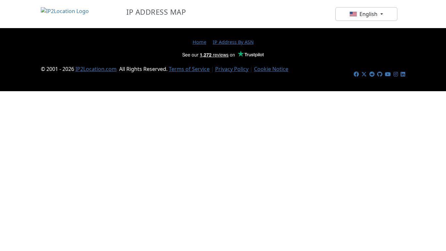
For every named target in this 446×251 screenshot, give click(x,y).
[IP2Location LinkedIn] (403, 74)
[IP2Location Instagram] (395, 74)
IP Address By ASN (233, 42)
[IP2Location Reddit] (371, 74)
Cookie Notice (271, 69)
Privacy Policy (231, 69)
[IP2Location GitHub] (379, 74)
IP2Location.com (96, 69)
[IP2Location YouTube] (388, 74)
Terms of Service (189, 69)
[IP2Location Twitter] (364, 74)
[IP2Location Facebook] (356, 74)
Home (199, 42)
